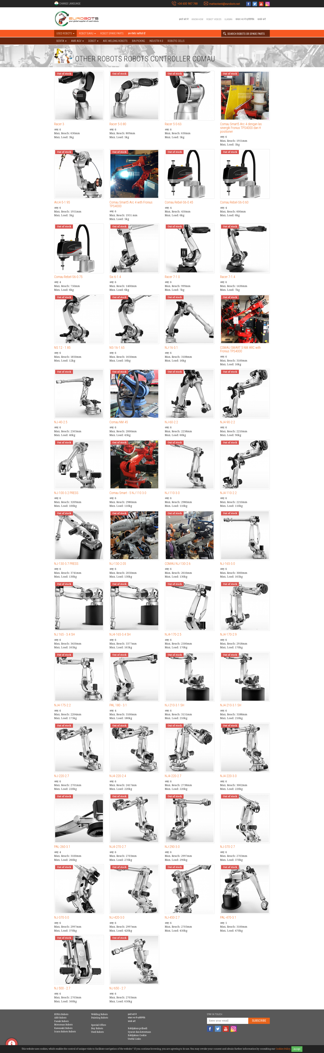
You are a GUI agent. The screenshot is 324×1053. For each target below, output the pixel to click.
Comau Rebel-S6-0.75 (68, 277)
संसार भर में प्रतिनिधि (245, 19)
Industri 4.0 (156, 40)
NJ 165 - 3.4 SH (64, 634)
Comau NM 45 (119, 422)
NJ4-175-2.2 (62, 705)
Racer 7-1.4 (227, 277)
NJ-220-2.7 (61, 776)
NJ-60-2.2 (171, 422)
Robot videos (213, 19)
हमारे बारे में (183, 19)
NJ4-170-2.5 (173, 634)
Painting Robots (99, 1017)
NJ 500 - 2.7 (62, 988)
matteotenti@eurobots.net (224, 4)
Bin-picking (138, 40)
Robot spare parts (112, 33)
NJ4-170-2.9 (228, 634)
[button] (67, 3)
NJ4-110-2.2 (228, 493)
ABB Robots (60, 1017)
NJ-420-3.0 (117, 917)
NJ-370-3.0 (61, 917)
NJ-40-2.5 (60, 422)
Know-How (197, 19)
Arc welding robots (115, 40)
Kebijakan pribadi (137, 1028)
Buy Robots (97, 1028)
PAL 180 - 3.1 (118, 705)
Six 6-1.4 (115, 277)
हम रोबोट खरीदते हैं (136, 33)
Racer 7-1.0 (172, 277)
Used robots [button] (64, 33)
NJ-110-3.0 (172, 493)
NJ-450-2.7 (172, 917)
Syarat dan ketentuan (139, 1032)
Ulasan (228, 19)
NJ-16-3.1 (171, 347)
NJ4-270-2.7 (118, 847)
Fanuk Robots (61, 1021)
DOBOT (92, 40)
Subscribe (259, 1020)
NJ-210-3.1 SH (174, 705)
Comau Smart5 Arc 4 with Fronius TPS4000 (131, 204)
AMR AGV (76, 40)
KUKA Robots (61, 1014)
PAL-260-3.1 (62, 847)
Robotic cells (176, 40)
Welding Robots (99, 1014)
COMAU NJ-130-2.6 (177, 564)
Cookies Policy (283, 1049)
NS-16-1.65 (117, 347)
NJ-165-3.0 (227, 564)
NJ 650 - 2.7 (118, 988)
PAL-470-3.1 (228, 917)
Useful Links (134, 1039)
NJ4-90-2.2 (227, 422)
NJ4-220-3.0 (228, 776)
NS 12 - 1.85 (62, 347)
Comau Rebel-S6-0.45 (179, 202)
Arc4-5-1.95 (62, 202)
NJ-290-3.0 (172, 847)
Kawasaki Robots (63, 1028)
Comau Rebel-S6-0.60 (234, 202)
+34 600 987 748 (187, 3)
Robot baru (86, 33)
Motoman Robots (63, 1024)
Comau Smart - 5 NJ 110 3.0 (128, 493)
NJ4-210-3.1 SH (230, 705)
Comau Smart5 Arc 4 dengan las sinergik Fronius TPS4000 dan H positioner (241, 127)
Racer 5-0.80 (118, 124)
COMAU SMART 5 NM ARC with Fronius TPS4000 (240, 349)
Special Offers (98, 1025)
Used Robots (97, 1032)
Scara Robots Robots (65, 1031)
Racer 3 (59, 124)
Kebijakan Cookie (137, 1035)
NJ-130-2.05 (118, 564)
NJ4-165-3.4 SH (120, 634)
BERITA (60, 40)
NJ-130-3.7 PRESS (66, 564)
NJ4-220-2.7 (173, 776)
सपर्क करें (261, 19)
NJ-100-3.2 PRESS (66, 493)
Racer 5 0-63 (173, 124)
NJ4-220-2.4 (118, 776)
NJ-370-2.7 (227, 847)
